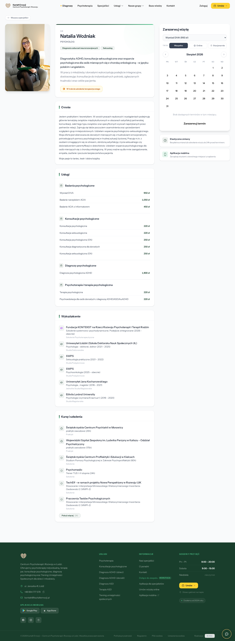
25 (176, 98)
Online (199, 45)
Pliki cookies (157, 636)
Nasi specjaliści (146, 560)
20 (194, 91)
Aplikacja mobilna (147, 595)
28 (204, 98)
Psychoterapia (85, 5)
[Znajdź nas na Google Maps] (38, 620)
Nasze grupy (134, 5)
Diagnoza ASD (106, 583)
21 (204, 91)
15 (213, 83)
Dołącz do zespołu (154, 578)
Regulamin (142, 636)
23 (222, 91)
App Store (51, 610)
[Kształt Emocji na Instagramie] (31, 620)
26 (185, 98)
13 (195, 83)
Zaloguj (204, 5)
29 (213, 98)
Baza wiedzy (155, 5)
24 (167, 98)
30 (222, 98)
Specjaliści (103, 5)
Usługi (117, 5)
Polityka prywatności (123, 636)
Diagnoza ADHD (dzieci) (111, 572)
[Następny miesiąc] (224, 54)
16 (222, 83)
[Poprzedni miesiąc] (165, 54)
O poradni (144, 566)
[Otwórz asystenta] (226, 633)
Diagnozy (68, 5)
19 (185, 91)
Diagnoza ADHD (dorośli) (112, 578)
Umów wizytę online (149, 589)
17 (167, 91)
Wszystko (178, 45)
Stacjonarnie (219, 45)
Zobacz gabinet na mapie (193, 592)
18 (176, 91)
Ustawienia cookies (176, 636)
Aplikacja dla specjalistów (151, 583)
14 (204, 83)
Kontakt (171, 5)
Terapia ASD (105, 589)
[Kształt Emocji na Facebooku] (23, 620)
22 (213, 91)
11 (176, 83)
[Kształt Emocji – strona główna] (55, 556)
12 (185, 83)
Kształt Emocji (33, 636)
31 (167, 106)
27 (194, 98)
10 (167, 83)
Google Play (32, 610)
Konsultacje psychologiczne (113, 566)
